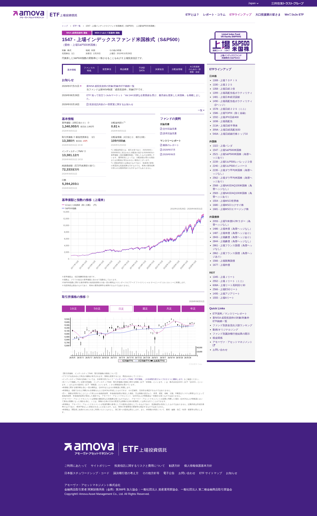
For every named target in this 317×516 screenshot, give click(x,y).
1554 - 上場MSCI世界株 (226, 200)
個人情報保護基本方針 (198, 465)
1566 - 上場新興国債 (224, 260)
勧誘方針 (174, 465)
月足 (169, 308)
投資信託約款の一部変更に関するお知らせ (111, 104)
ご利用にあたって (75, 465)
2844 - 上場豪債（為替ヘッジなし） (232, 241)
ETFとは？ (192, 14)
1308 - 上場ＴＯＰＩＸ (225, 80)
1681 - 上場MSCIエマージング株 (231, 209)
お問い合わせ (220, 349)
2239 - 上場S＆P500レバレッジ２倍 (232, 161)
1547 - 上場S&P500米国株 (227, 150)
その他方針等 (150, 473)
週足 (145, 308)
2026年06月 (168, 154)
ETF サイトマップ (210, 473)
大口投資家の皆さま (268, 14)
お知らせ (231, 473)
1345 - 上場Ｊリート (224, 276)
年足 (193, 308)
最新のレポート (170, 145)
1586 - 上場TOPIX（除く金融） (230, 113)
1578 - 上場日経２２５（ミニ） (230, 108)
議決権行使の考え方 (126, 473)
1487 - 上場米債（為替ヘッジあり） (232, 233)
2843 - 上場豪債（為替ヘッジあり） (232, 237)
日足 (121, 308)
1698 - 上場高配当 (222, 121)
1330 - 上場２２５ (222, 84)
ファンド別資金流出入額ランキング (232, 325)
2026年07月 (168, 149)
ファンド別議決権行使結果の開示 (231, 333)
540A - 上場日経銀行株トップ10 (230, 133)
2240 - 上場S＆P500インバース (230, 165)
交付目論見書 (169, 128)
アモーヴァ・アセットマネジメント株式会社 (92, 485)
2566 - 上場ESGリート (225, 289)
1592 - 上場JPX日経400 (226, 117)
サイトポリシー (100, 465)
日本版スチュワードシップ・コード (86, 473)
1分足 (73, 308)
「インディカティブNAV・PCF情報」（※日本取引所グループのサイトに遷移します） (148, 379)
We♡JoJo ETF (294, 14)
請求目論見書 (169, 133)
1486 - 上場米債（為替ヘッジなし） (232, 228)
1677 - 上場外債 (221, 264)
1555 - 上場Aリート (223, 297)
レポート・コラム (214, 14)
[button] (201, 110)
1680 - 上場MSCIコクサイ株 (228, 205)
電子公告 (169, 473)
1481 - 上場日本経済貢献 (226, 97)
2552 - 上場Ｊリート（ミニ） (229, 281)
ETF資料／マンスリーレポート (230, 313)
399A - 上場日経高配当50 (226, 129)
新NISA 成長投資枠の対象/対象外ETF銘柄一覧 (110, 86)
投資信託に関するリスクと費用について (139, 465)
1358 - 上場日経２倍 (224, 88)
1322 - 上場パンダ (222, 145)
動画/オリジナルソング (225, 329)
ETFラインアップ (240, 14)
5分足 (97, 308)
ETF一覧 (77, 26)
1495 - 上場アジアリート (226, 293)
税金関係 (218, 337)
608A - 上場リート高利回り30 (229, 285)
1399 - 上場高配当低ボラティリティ (232, 92)
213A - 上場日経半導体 (225, 125)
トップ (65, 26)
